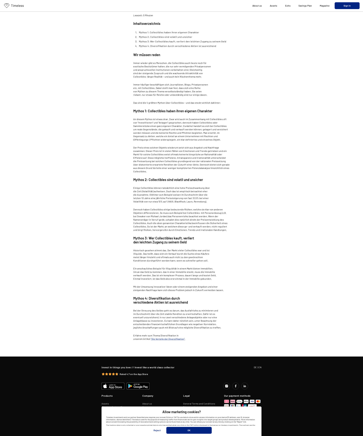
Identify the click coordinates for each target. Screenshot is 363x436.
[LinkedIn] (244, 386)
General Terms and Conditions (199, 403)
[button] (347, 5)
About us (147, 403)
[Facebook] (235, 386)
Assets (105, 403)
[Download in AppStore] (113, 386)
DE (255, 367)
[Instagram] (226, 386)
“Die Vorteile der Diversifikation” (168, 339)
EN (259, 367)
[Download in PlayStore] (138, 386)
